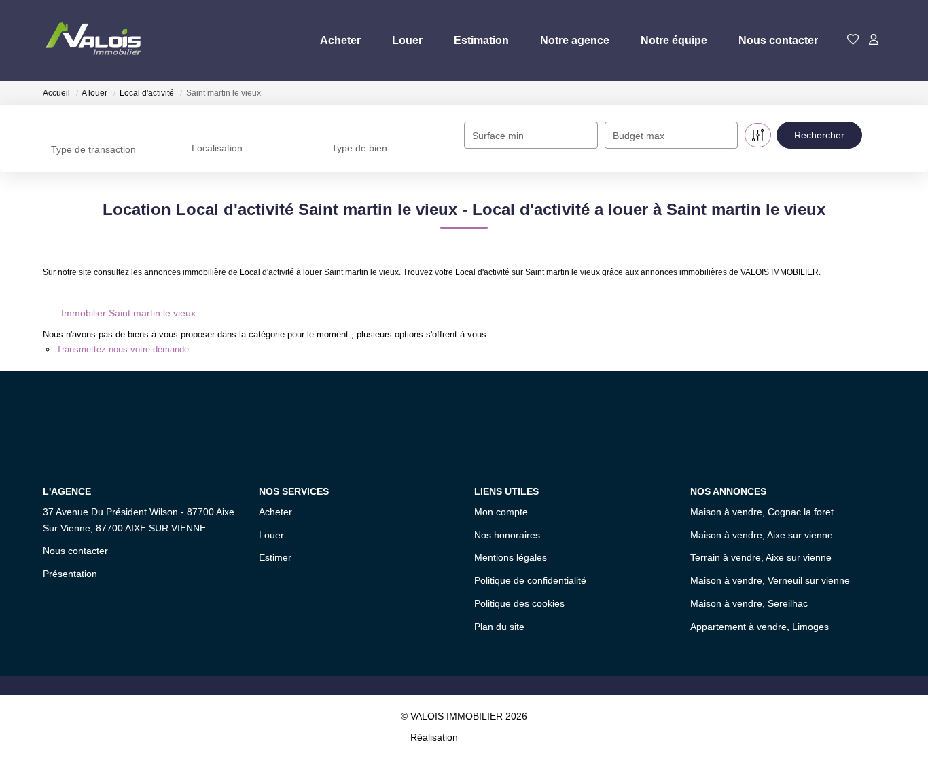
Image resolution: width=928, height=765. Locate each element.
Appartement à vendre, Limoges (759, 626)
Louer (407, 40)
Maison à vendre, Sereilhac (749, 603)
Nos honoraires (507, 534)
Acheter (340, 40)
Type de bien (359, 148)
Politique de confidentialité (530, 580)
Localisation (217, 148)
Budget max (638, 135)
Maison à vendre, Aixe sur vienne (761, 534)
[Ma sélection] (853, 40)
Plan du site (499, 626)
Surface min (498, 135)
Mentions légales (510, 557)
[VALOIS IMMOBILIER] (96, 41)
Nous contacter (778, 40)
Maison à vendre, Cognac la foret (762, 511)
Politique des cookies (519, 603)
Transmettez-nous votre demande (122, 349)
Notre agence (574, 40)
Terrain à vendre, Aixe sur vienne (761, 557)
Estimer (275, 557)
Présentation (70, 573)
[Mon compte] (873, 40)
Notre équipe (674, 40)
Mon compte (501, 511)
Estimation (481, 40)
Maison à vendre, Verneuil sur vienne (770, 580)
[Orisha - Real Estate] (489, 737)
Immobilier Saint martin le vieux (128, 312)
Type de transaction (93, 149)
